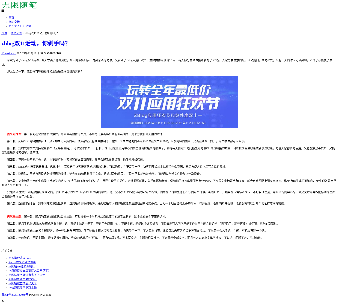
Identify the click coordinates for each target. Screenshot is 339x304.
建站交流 (14, 21)
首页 (11, 17)
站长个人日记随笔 (19, 26)
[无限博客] (19, 7)
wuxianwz (10, 53)
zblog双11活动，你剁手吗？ (35, 43)
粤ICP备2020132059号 (14, 294)
